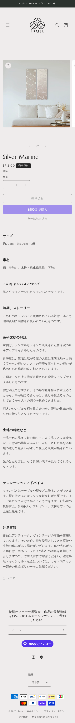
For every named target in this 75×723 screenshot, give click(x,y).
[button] (7, 25)
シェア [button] (11, 578)
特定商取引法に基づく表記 (45, 717)
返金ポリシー (33, 711)
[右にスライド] (46, 146)
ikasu (20, 711)
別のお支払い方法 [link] (37, 218)
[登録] (63, 630)
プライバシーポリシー (55, 711)
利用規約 (23, 717)
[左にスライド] (29, 146)
